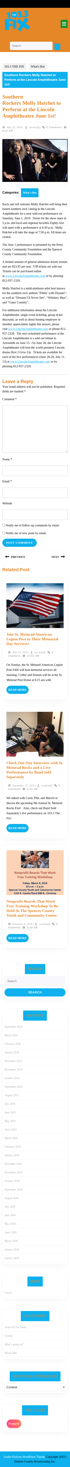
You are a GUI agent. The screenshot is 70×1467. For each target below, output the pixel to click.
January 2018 (11, 1249)
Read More (18, 691)
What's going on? (14, 1344)
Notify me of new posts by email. (26, 533)
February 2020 (12, 1043)
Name (7, 459)
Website (7, 503)
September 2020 (13, 1026)
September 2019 (13, 1086)
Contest (8, 1335)
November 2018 (13, 1172)
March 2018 (11, 1241)
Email (7, 481)
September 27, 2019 (23, 785)
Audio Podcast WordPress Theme (24, 1456)
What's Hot (38, 66)
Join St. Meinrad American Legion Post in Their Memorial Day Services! (32, 639)
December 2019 (13, 1061)
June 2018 (10, 1215)
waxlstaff (34, 127)
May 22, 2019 (14, 127)
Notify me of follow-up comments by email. (33, 525)
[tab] (64, 24)
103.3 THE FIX (14, 66)
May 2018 (10, 1223)
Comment (9, 399)
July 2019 (9, 1103)
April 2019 (10, 1129)
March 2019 (11, 1138)
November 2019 (13, 1069)
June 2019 (10, 1112)
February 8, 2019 (22, 924)
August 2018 (11, 1198)
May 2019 (10, 1121)
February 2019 (12, 1146)
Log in (8, 1292)
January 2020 (11, 1052)
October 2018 (11, 1181)
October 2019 (11, 1078)
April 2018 (10, 1232)
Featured (14, 1423)
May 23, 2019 (20, 652)
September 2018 (13, 1189)
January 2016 (11, 1258)
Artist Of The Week (15, 1327)
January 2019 (11, 1155)
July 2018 (9, 1206)
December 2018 (13, 1163)
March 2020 (11, 1035)
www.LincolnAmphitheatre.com (25, 276)
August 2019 (11, 1095)
